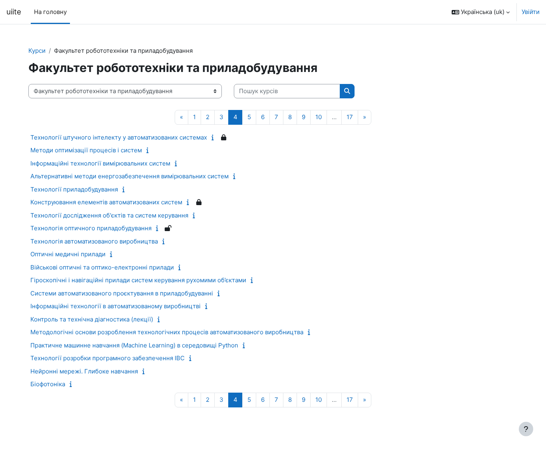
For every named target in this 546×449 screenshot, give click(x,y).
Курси (37, 50)
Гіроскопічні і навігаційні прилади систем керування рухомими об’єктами (138, 280)
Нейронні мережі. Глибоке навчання (84, 371)
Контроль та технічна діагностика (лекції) (91, 319)
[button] (480, 12)
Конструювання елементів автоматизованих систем (106, 202)
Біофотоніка (47, 384)
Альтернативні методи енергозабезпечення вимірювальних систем (129, 176)
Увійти (531, 12)
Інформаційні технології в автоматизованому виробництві (115, 306)
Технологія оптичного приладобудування (90, 228)
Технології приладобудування (74, 189)
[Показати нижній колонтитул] (526, 429)
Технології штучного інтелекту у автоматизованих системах (118, 137)
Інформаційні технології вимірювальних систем (100, 163)
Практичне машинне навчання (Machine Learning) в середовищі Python (134, 345)
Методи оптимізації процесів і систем (86, 150)
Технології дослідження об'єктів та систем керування (109, 215)
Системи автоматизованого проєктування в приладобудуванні (121, 293)
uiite (13, 11)
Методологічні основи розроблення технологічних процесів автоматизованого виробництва (166, 332)
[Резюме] (214, 137)
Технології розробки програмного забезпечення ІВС (107, 358)
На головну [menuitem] (50, 12)
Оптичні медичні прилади (68, 254)
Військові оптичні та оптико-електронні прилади (102, 267)
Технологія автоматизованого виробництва (94, 241)
